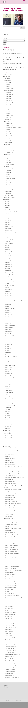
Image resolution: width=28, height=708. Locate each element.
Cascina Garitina (9, 468)
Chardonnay (8, 239)
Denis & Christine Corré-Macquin (12, 528)
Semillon (7, 384)
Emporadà (8, 172)
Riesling (7, 361)
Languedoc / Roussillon (11, 109)
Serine (6, 386)
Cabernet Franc (8, 230)
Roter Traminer (8, 367)
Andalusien (8, 168)
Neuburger (7, 331)
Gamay (7, 268)
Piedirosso (7, 342)
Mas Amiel (7, 604)
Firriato (6, 578)
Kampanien (8, 125)
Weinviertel (8, 152)
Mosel (7, 84)
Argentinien (7, 78)
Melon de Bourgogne (9, 308)
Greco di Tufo (8, 274)
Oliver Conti (7, 618)
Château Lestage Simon (10, 507)
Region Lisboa (9, 164)
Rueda (7, 182)
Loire (7, 111)
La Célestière (8, 589)
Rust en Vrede (8, 631)
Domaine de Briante (9, 536)
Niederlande (8, 142)
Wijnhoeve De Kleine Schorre (11, 677)
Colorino (7, 253)
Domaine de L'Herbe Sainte (11, 538)
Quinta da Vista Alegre (9, 197)
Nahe (7, 86)
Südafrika (7, 191)
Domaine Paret (8, 564)
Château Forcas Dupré (10, 497)
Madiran (8, 113)
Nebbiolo (7, 323)
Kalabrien (8, 123)
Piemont (8, 129)
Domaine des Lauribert (10, 547)
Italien (6, 121)
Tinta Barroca (8, 398)
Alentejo (8, 155)
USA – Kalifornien (9, 195)
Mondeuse (7, 312)
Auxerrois (7, 220)
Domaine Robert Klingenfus (11, 568)
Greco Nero (7, 276)
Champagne (9, 102)
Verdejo (7, 413)
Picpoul (7, 339)
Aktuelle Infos (20, 57)
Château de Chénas (9, 483)
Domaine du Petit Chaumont (11, 553)
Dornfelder (7, 260)
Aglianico (7, 201)
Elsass (7, 104)
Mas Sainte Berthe (9, 608)
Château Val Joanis (9, 512)
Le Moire (7, 591)
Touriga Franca (8, 403)
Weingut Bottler (8, 658)
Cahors (8, 98)
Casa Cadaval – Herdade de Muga (12, 466)
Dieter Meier (8, 530)
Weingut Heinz (8, 667)
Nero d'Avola (8, 329)
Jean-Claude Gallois (9, 587)
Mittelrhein (8, 82)
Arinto (6, 213)
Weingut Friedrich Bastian (11, 660)
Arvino (6, 218)
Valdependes (9, 189)
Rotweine (7, 437)
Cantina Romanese (9, 464)
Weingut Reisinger (9, 673)
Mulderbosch (8, 616)
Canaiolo (7, 234)
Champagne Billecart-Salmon (11, 473)
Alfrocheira (7, 205)
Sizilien (7, 133)
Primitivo (7, 352)
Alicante (7, 207)
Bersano (7, 456)
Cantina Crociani (9, 462)
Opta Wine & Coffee (9, 620)
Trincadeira (7, 409)
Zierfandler (7, 424)
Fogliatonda (8, 264)
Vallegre (7, 641)
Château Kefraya (9, 499)
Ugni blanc (7, 411)
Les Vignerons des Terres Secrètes (13, 597)
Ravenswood (8, 629)
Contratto (7, 526)
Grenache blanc (8, 281)
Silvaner (7, 388)
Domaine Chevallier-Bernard (11, 534)
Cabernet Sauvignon (9, 232)
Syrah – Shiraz (8, 392)
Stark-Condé (8, 633)
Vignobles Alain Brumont (10, 646)
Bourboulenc (8, 228)
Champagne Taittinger (10, 475)
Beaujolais (8, 92)
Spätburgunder (8, 390)
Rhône (7, 117)
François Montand (9, 581)
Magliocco (7, 293)
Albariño (7, 203)
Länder (5, 76)
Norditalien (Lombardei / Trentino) (13, 127)
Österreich (7, 144)
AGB (4, 686)
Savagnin (7, 379)
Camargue (8, 100)
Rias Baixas (8, 176)
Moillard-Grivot (8, 610)
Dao (7, 160)
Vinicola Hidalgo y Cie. (10, 650)
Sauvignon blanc (9, 377)
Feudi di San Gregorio (10, 574)
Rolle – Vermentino (9, 365)
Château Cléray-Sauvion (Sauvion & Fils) (14, 477)
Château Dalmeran (9, 481)
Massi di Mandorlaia (10, 524)
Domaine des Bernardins (10, 545)
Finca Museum (8, 576)
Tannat (6, 394)
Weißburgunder (8, 419)
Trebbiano (7, 407)
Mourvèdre (7, 314)
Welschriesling (8, 421)
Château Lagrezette (9, 505)
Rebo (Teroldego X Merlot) (11, 356)
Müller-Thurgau (8, 316)
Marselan (7, 306)
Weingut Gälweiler (9, 662)
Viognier (7, 417)
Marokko (7, 140)
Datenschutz (6, 687)
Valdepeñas (8, 187)
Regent (7, 358)
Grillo (6, 283)
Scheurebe (7, 382)
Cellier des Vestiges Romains (11, 471)
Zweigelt (7, 428)
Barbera (7, 222)
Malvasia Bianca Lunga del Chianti (12, 300)
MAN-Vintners (8, 602)
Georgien (7, 119)
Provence (8, 115)
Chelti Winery (8, 514)
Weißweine (7, 444)
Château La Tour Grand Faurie (12, 503)
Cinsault (7, 247)
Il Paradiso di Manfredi (10, 585)
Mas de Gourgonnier (9, 606)
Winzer (5, 446)
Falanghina (7, 262)
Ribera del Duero (10, 178)
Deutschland (8, 80)
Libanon (7, 138)
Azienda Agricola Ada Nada (11, 450)
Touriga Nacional (9, 405)
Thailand (7, 193)
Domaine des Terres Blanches (11, 549)
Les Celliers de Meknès (10, 593)
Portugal (7, 154)
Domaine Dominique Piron (11, 551)
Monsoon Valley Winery (10, 612)
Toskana (8, 135)
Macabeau (7, 291)
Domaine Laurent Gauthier (11, 562)
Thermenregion (9, 150)
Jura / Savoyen (9, 106)
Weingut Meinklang (9, 671)
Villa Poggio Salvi (9, 648)
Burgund (8, 96)
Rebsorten (6, 199)
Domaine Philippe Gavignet (11, 566)
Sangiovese (7, 373)
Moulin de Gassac (9, 614)
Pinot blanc (7, 344)
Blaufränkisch (8, 226)
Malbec (7, 297)
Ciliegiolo (7, 245)
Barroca (7, 224)
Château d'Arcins (9, 479)
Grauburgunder (8, 272)
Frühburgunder (8, 266)
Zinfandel (7, 426)
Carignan (7, 236)
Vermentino (7, 415)
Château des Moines (9, 495)
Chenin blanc (8, 243)
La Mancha (8, 174)
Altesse (6, 209)
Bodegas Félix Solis (9, 458)
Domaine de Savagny (10, 543)
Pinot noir (7, 348)
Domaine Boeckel (9, 532)
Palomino (7, 333)
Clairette (7, 249)
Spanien (7, 166)
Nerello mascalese (9, 327)
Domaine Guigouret (9, 555)
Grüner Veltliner (8, 285)
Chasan (7, 241)
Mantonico (7, 302)
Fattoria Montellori (9, 572)
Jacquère (7, 287)
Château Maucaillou (9, 510)
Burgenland (8, 145)
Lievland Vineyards (9, 599)
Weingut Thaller (8, 675)
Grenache (7, 279)
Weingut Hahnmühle (9, 665)
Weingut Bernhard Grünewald (11, 654)
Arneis (6, 215)
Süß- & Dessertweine (10, 442)
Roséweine (7, 435)
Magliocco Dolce (9, 295)
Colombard (7, 251)
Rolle (6, 363)
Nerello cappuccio (9, 325)
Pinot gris (7, 346)
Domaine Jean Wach (9, 557)
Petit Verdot (7, 337)
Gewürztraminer (8, 270)
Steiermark (8, 148)
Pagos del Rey (8, 623)
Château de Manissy (9, 493)
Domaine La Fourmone (10, 559)
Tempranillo (7, 396)
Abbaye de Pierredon (9, 447)
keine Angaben (8, 289)
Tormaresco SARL (9, 637)
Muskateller (7, 321)
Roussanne (7, 371)
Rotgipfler (7, 369)
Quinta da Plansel (9, 625)
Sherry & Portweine (9, 439)
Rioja (7, 180)
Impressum (5, 685)
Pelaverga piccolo (9, 335)
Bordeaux (8, 94)
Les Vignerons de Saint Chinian (12, 595)
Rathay (6, 354)
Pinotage (7, 350)
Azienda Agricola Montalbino (11, 452)
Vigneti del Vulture (9, 644)
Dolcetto (7, 258)
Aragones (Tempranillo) (10, 211)
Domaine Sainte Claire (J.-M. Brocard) (13, 570)
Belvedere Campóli (10, 520)
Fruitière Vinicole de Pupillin (11, 583)
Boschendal (7, 460)
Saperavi (7, 375)
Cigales (8, 170)
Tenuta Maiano (8, 635)
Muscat (7, 318)
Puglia (7, 131)
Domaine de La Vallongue (11, 541)
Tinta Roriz (7, 400)
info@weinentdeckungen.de (9, 69)
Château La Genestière (10, 501)
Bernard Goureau (9, 454)
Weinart (6, 430)
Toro (7, 184)
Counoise (7, 255)
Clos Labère (8, 516)
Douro (7, 162)
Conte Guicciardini (9, 518)
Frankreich (7, 90)
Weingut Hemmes (9, 669)
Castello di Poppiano (10, 522)
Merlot (6, 310)
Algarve (8, 158)
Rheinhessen (9, 88)
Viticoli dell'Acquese (9, 652)
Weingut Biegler (8, 656)
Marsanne (7, 304)
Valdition (7, 639)
